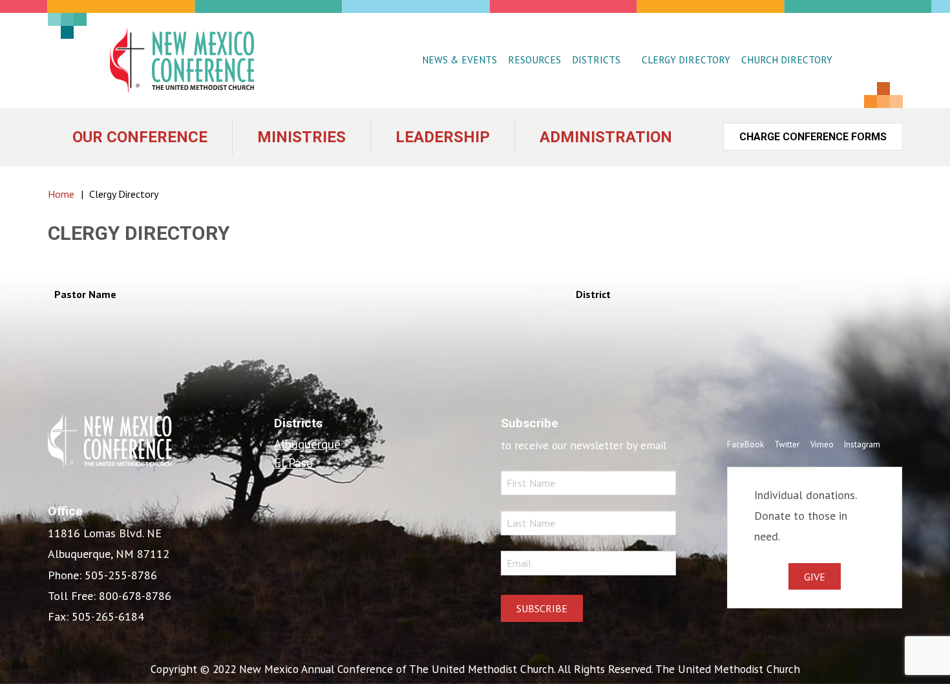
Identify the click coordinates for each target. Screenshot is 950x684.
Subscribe (541, 608)
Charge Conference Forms (813, 137)
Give (814, 576)
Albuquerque (307, 444)
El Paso (293, 462)
